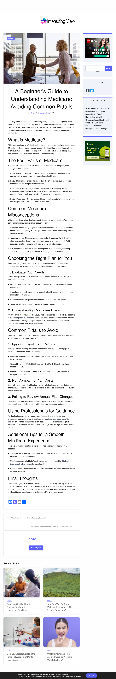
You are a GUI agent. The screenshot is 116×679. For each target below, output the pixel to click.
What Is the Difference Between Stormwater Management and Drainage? (96, 125)
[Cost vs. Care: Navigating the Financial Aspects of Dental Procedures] (22, 632)
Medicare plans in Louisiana (22, 317)
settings (78, 676)
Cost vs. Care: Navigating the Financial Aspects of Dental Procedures (21, 656)
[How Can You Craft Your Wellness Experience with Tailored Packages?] (61, 582)
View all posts (36, 548)
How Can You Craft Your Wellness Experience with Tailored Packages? (59, 606)
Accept (91, 675)
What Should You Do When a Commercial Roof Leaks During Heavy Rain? (97, 111)
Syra (32, 113)
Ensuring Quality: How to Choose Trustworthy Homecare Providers (19, 606)
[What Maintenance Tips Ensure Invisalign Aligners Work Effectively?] (61, 632)
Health (10, 38)
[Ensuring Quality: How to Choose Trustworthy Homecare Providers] (22, 582)
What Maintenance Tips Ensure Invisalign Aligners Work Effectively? (59, 656)
